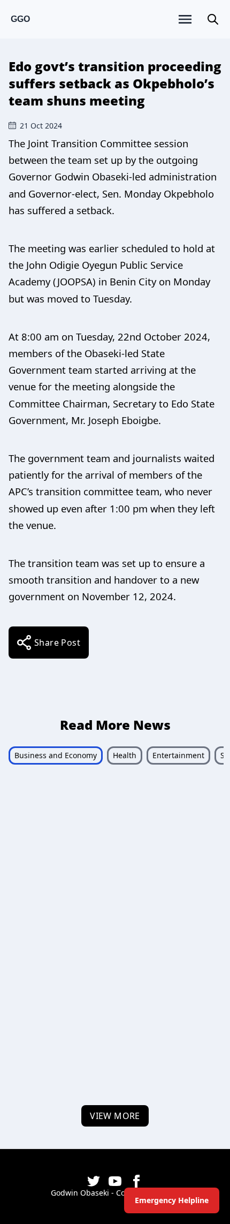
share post (57, 642)
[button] (213, 19)
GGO (20, 19)
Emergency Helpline (172, 1200)
